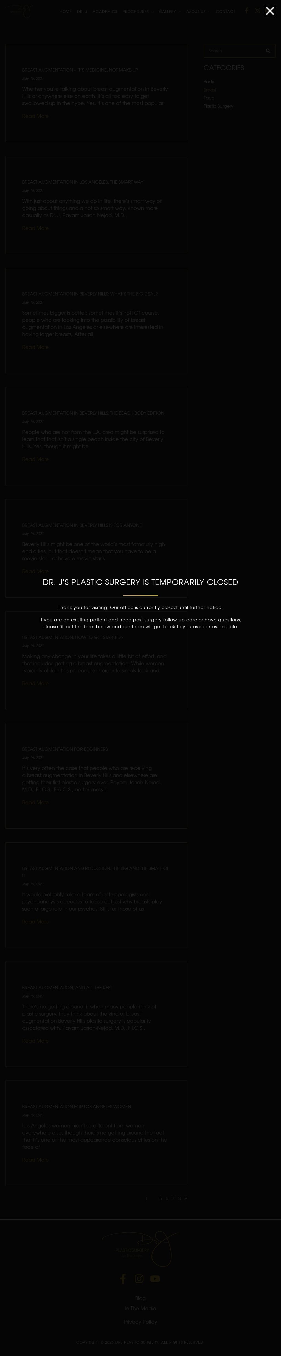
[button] (270, 10)
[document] (140, 678)
